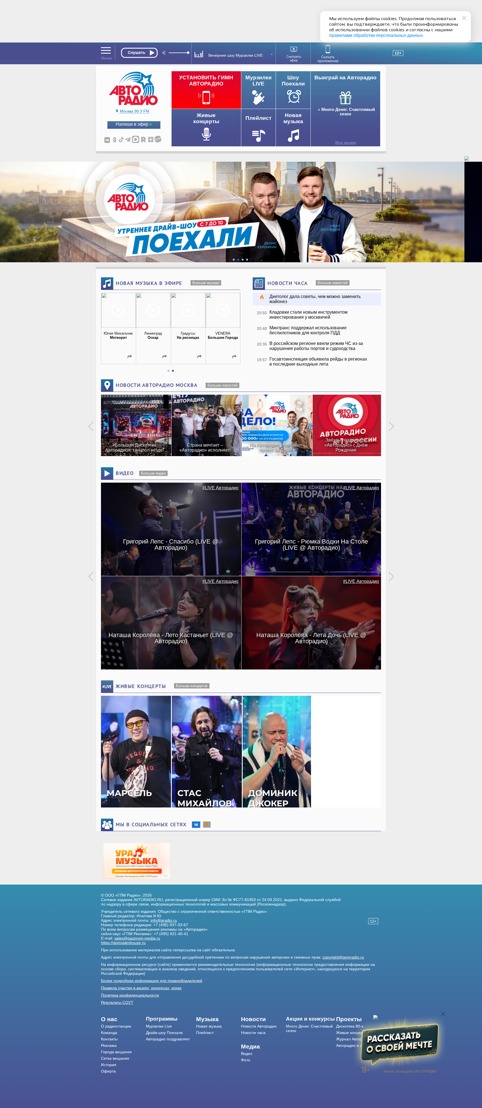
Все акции (345, 142)
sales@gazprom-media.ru (137, 938)
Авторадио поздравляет (168, 1039)
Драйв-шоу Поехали (164, 1032)
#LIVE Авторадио (220, 487)
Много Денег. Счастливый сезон (348, 111)
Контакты (109, 1039)
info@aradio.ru (164, 920)
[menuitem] (123, 1019)
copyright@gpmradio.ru (343, 957)
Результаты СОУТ (117, 1002)
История (108, 1064)
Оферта (108, 1071)
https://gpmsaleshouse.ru (123, 942)
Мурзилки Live (159, 1026)
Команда (109, 1032)
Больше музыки (205, 283)
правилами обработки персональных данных (376, 35)
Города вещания (116, 1052)
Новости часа (253, 1032)
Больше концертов (192, 686)
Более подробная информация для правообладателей (151, 980)
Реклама (109, 1045)
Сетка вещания (115, 1058)
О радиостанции (116, 1026)
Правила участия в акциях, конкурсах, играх (141, 988)
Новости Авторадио (259, 1026)
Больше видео (153, 473)
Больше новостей (333, 283)
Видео (246, 1053)
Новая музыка (209, 1026)
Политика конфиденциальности (130, 995)
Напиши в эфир (132, 124)
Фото (245, 1060)
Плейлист (205, 1032)
